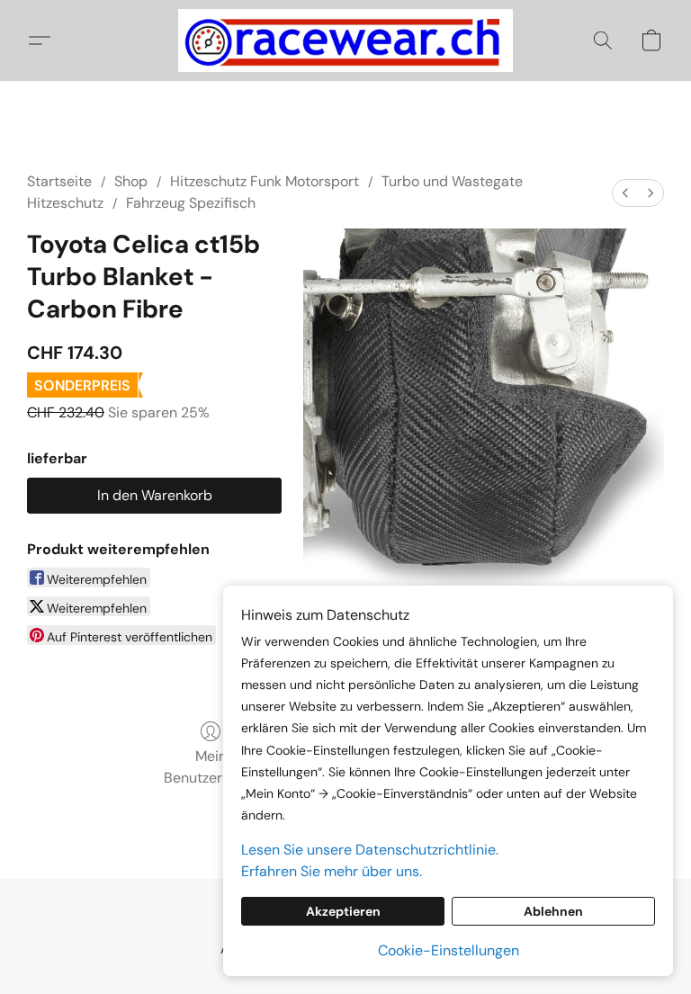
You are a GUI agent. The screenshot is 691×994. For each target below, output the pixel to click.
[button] (345, 40)
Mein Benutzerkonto (211, 767)
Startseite (59, 181)
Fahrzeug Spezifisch (191, 202)
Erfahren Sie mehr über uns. (331, 871)
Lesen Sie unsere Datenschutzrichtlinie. (369, 849)
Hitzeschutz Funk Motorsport (264, 181)
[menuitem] (625, 193)
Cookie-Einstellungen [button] (448, 950)
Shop (131, 181)
